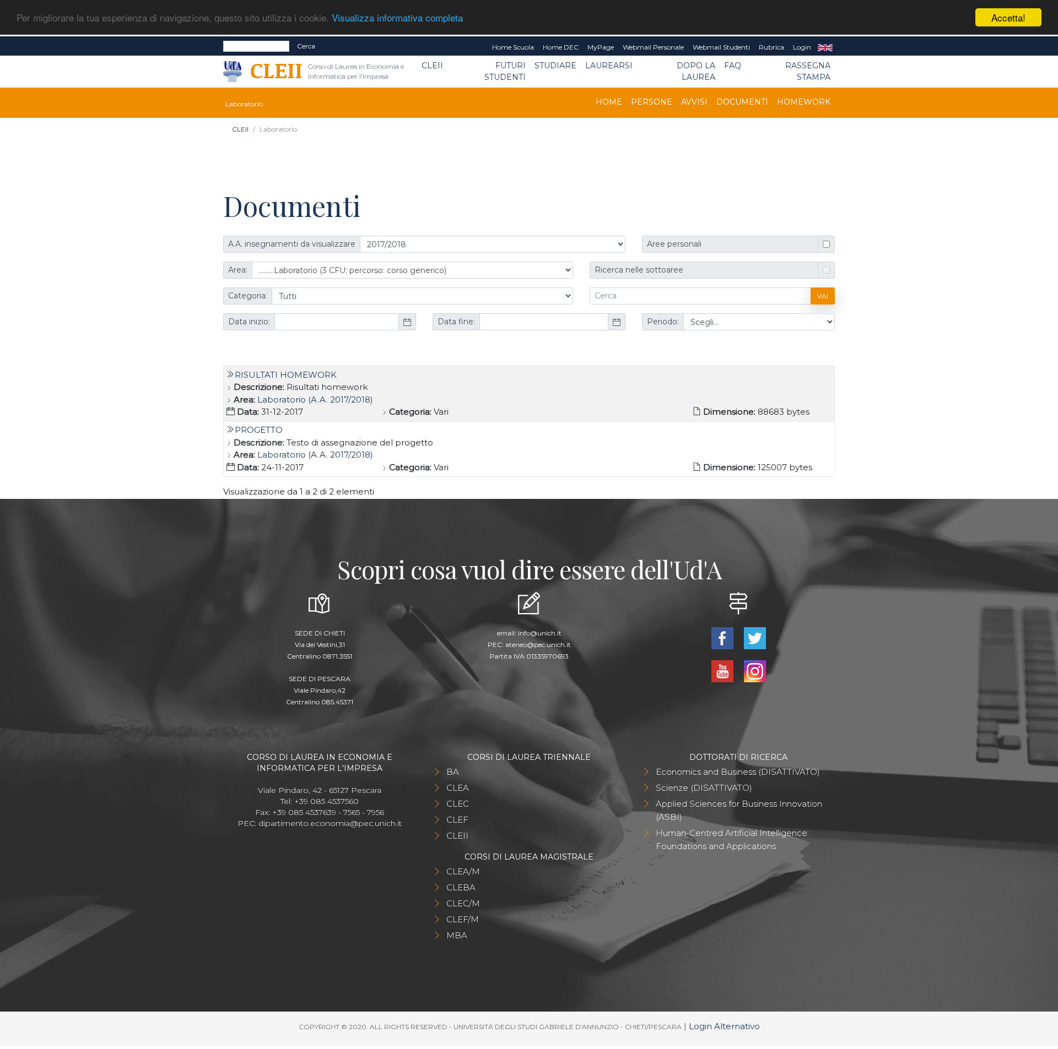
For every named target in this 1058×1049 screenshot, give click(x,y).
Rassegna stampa (807, 71)
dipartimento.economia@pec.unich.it (330, 823)
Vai (822, 296)
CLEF (457, 819)
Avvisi (694, 102)
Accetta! (1008, 17)
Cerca (306, 46)
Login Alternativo (724, 1026)
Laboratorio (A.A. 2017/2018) (315, 399)
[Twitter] (755, 637)
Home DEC (561, 47)
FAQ (732, 65)
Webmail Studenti (721, 47)
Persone (651, 102)
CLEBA (461, 887)
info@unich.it (540, 633)
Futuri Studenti (505, 71)
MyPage (600, 47)
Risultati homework (286, 374)
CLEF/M (462, 919)
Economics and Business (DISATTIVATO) (738, 772)
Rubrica (771, 47)
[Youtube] (723, 670)
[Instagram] (755, 670)
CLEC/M (463, 903)
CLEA (457, 787)
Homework (803, 102)
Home (609, 102)
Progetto (259, 430)
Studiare (555, 65)
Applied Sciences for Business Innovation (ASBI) (739, 810)
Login (802, 47)
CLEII (432, 65)
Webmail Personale (653, 47)
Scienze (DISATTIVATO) (704, 787)
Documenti (742, 102)
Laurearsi (609, 65)
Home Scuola (513, 47)
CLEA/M (463, 871)
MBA (456, 935)
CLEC (457, 803)
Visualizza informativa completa (397, 18)
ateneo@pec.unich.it (538, 644)
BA (452, 772)
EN (825, 47)
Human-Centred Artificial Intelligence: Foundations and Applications (732, 839)
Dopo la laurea (696, 71)
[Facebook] (723, 637)
